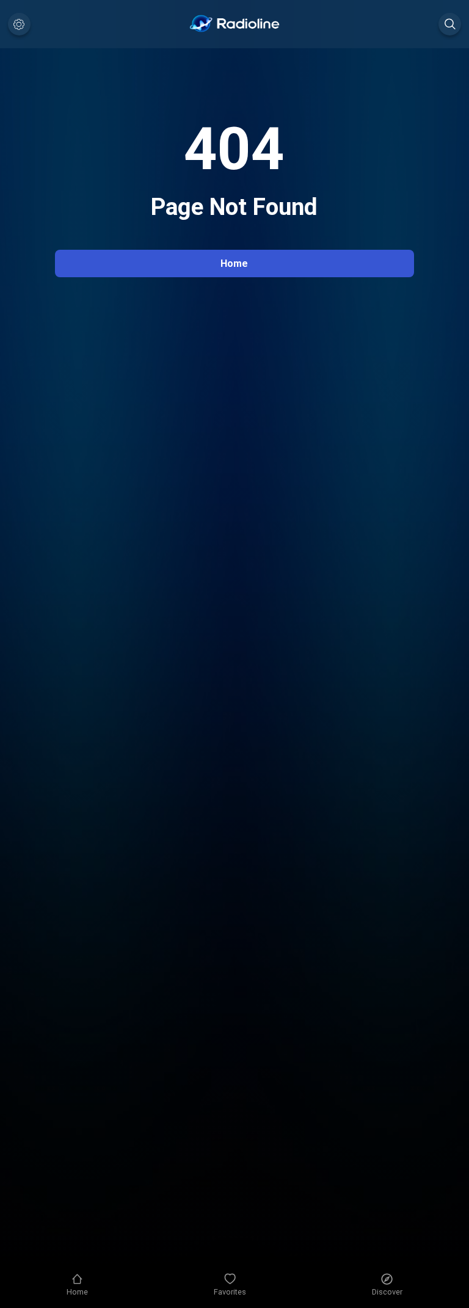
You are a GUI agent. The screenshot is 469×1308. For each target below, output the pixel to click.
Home (234, 263)
